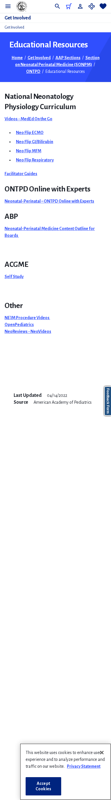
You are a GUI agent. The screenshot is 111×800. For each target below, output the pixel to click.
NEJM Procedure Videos (27, 317)
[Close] (102, 752)
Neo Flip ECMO (30, 132)
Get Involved (18, 18)
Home (17, 57)
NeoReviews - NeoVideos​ (28, 331)
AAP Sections (68, 57)
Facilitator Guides (21, 173)
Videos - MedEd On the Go (28, 119)
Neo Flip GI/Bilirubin (34, 141)
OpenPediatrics (19, 324)
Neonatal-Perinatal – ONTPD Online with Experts (49, 201)
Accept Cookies (43, 786)
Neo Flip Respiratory (35, 160)
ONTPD (33, 71)
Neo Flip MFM (28, 151)
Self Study (14, 276)
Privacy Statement (83, 766)
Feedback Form (108, 401)
